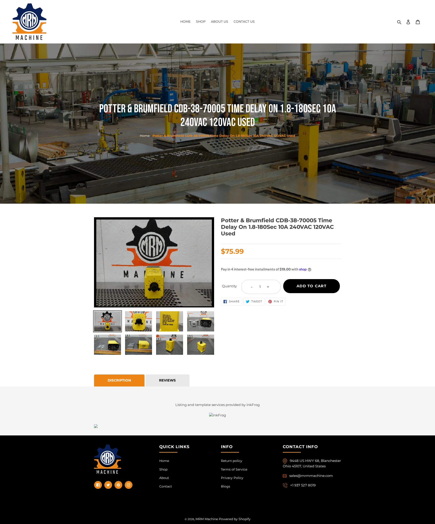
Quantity (229, 286)
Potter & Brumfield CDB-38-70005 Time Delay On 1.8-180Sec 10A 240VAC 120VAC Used (223, 136)
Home (145, 136)
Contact (165, 486)
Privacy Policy (232, 478)
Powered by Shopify (235, 519)
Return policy (231, 461)
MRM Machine (207, 519)
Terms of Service (234, 469)
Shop (163, 469)
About (164, 478)
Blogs (225, 486)
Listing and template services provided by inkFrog (217, 405)
